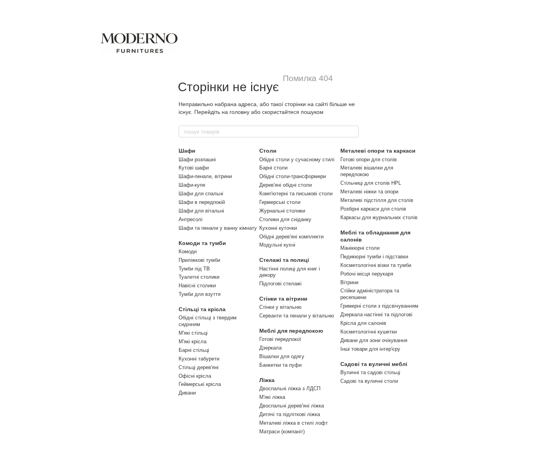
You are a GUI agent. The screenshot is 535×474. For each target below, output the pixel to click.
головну (239, 112)
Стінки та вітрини (283, 299)
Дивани (187, 393)
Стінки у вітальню (280, 307)
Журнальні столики (282, 211)
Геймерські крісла (200, 384)
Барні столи (273, 168)
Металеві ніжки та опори (369, 192)
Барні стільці (194, 350)
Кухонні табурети (199, 359)
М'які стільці (193, 333)
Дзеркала (270, 348)
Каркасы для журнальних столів (379, 217)
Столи (268, 151)
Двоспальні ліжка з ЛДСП (289, 388)
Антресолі (190, 219)
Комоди (188, 251)
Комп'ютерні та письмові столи (296, 193)
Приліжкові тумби (199, 260)
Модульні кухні (277, 245)
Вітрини (349, 282)
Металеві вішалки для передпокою (366, 171)
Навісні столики (197, 285)
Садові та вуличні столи (369, 381)
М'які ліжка (272, 397)
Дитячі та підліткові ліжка (289, 414)
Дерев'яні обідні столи (285, 185)
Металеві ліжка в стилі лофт (293, 423)
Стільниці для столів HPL (370, 183)
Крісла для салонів (363, 323)
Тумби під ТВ (194, 269)
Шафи (187, 151)
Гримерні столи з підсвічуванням (379, 306)
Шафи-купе (192, 185)
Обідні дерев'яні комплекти (291, 237)
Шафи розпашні (197, 159)
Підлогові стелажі (280, 284)
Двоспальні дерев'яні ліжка (291, 406)
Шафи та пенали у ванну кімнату (218, 228)
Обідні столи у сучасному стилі (296, 159)
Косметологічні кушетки (368, 332)
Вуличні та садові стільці (370, 372)
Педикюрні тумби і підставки (374, 257)
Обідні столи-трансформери (292, 176)
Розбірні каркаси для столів (373, 209)
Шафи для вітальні (201, 211)
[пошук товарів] (352, 131)
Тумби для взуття (200, 294)
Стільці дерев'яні (199, 367)
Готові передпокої (280, 339)
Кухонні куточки (278, 228)
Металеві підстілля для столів (376, 200)
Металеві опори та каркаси (378, 151)
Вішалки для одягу (281, 356)
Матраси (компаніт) (282, 431)
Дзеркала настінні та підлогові (376, 314)
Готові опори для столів (368, 159)
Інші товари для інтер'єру (370, 349)
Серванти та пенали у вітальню (296, 316)
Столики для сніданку (285, 219)
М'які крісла (192, 341)
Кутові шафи (194, 168)
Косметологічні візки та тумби (375, 265)
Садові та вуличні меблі (373, 364)
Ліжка (267, 380)
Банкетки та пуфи (280, 365)
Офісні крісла (195, 376)
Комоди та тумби (202, 243)
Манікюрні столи (360, 248)
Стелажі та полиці (284, 260)
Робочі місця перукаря (366, 274)
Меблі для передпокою (291, 331)
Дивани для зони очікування (373, 340)
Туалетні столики (199, 277)
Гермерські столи (279, 202)
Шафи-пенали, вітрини (205, 176)
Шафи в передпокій (202, 202)
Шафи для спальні (201, 193)
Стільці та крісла (202, 309)
